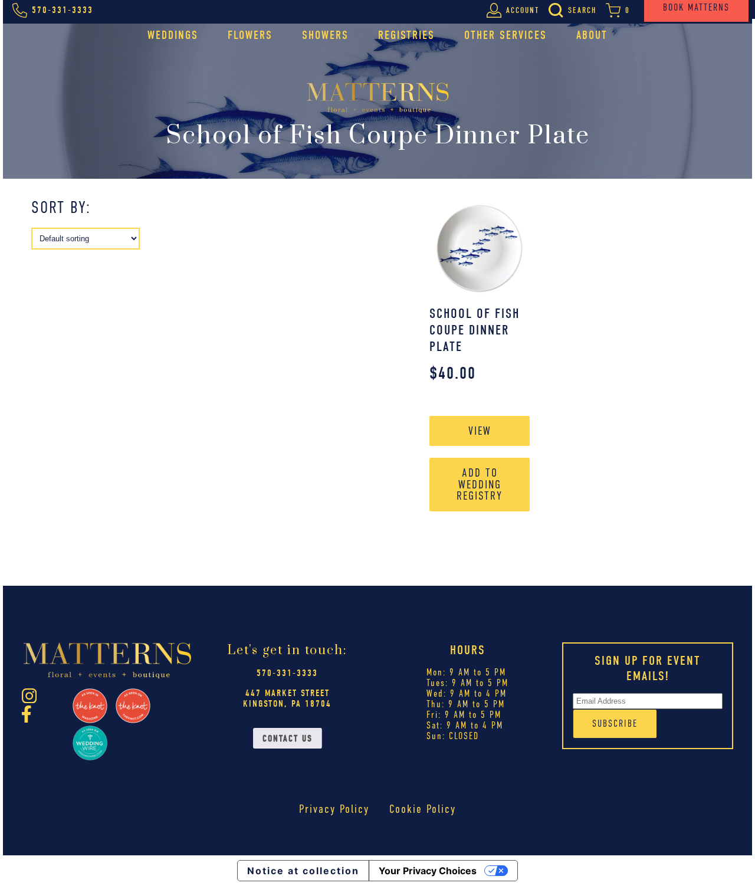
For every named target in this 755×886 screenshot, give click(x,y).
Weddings (172, 35)
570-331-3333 (287, 673)
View (479, 430)
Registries (406, 35)
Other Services (505, 35)
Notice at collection (303, 871)
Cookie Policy (422, 808)
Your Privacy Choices (428, 871)
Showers (325, 35)
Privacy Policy (334, 808)
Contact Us (287, 738)
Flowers (250, 35)
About (592, 35)
